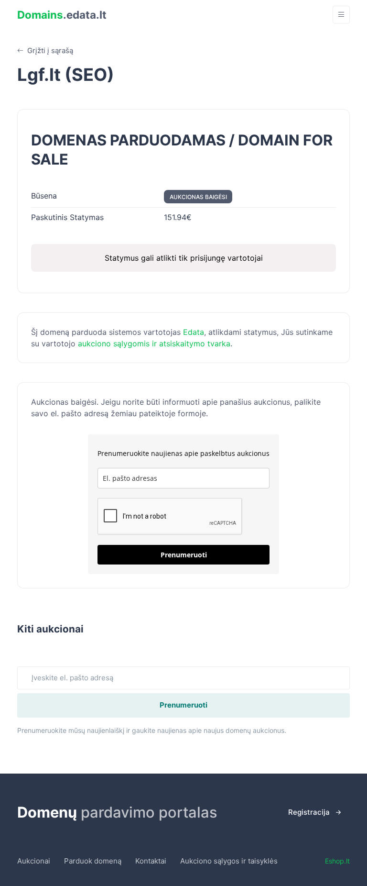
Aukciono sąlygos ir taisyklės (229, 860)
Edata (193, 332)
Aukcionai (33, 860)
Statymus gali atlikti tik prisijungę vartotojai (184, 258)
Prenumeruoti (184, 554)
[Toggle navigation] (341, 14)
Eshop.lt (337, 861)
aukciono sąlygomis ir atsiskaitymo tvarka (154, 343)
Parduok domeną (92, 860)
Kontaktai (150, 860)
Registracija (309, 812)
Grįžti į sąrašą (49, 50)
